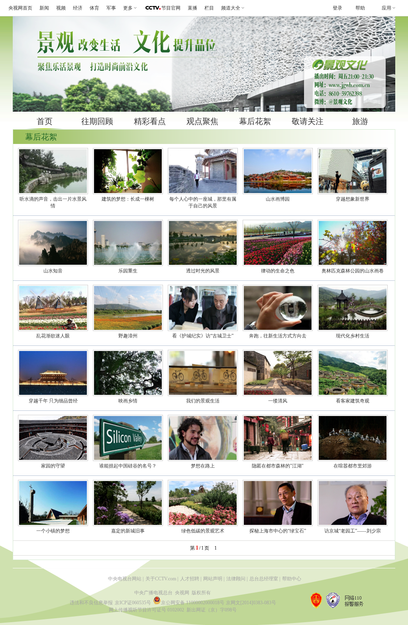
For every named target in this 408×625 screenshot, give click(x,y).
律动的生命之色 (277, 271)
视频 (61, 8)
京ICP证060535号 (133, 602)
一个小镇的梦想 (53, 531)
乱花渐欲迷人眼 (53, 336)
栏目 (209, 8)
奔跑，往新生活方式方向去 (277, 336)
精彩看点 (150, 121)
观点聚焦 (202, 121)
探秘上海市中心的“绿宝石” (277, 531)
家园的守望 (53, 466)
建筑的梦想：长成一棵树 (128, 199)
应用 (386, 8)
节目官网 (170, 8)
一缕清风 (277, 401)
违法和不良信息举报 (91, 602)
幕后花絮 (255, 121)
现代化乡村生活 (352, 336)
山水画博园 (278, 199)
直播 (192, 8)
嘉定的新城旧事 (128, 531)
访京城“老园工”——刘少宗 (352, 531)
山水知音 (53, 271)
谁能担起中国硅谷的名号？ (128, 466)
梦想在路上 (203, 466)
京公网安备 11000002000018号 (192, 602)
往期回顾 (97, 121)
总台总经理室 (263, 579)
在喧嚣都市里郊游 (352, 466)
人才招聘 (189, 579)
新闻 (44, 8)
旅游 (360, 121)
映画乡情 (127, 401)
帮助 (360, 8)
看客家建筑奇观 (352, 401)
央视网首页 (20, 8)
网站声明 (212, 579)
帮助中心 (291, 579)
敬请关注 (308, 121)
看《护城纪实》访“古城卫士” (202, 336)
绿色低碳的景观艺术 (202, 531)
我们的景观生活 (203, 401)
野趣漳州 (127, 336)
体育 (94, 8)
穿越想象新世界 (352, 199)
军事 (111, 8)
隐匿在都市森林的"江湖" (278, 466)
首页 (45, 121)
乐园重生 (127, 271)
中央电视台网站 (124, 579)
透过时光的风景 (203, 271)
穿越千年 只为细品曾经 (53, 401)
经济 (77, 8)
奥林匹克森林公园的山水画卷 (353, 271)
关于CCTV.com (160, 579)
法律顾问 (235, 579)
